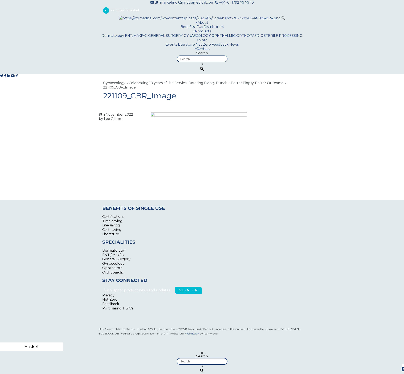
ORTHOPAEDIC (249, 36)
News (234, 44)
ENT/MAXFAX (136, 36)
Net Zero (203, 44)
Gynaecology (114, 83)
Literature (186, 44)
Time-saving (112, 221)
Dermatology (113, 36)
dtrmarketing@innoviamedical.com (184, 2)
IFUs (199, 27)
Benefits (188, 27)
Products (202, 31)
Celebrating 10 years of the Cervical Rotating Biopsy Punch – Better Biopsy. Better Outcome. (206, 83)
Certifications (113, 217)
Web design (192, 333)
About (202, 23)
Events (171, 44)
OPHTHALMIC (223, 36)
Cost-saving (111, 230)
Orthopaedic (113, 272)
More (202, 40)
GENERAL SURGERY (165, 36)
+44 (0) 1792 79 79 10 (236, 2)
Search (202, 53)
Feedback (220, 44)
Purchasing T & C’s (117, 308)
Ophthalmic (112, 268)
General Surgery (116, 259)
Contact (202, 49)
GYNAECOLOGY (197, 36)
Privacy (108, 295)
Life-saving (111, 225)
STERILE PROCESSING (283, 36)
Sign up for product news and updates (137, 290)
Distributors (213, 27)
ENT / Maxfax (113, 255)
